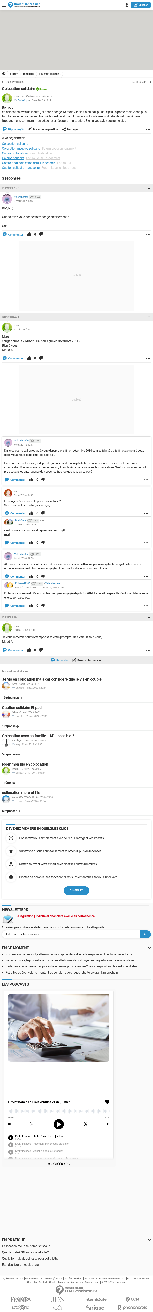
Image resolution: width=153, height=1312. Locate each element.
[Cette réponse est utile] (29, 235)
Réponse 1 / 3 (10, 188)
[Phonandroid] (132, 1307)
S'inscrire (76, 890)
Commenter (15, 234)
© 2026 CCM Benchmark (113, 1282)
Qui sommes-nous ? (13, 1278)
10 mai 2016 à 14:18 (24, 629)
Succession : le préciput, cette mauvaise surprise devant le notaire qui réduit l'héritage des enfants (68, 954)
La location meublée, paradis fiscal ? (26, 1246)
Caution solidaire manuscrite (20, 168)
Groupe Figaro (92, 1282)
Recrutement (90, 1278)
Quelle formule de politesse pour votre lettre (30, 1258)
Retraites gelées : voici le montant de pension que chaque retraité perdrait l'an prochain (61, 972)
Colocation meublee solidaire (21, 148)
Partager (72, 129)
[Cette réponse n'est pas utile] (41, 235)
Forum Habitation (40, 153)
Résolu (43, 89)
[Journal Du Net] (57, 1299)
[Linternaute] (95, 1299)
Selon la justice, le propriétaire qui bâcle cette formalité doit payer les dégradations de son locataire (69, 960)
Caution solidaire (13, 158)
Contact (43, 1282)
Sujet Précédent (15, 81)
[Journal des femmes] (20, 1299)
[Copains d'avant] (20, 1307)
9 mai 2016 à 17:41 (23, 495)
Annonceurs (77, 1282)
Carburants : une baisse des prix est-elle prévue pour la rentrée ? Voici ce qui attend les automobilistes (71, 966)
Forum (14, 73)
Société (68, 1278)
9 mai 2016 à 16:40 (23, 200)
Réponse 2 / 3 (10, 316)
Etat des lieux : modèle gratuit (21, 1265)
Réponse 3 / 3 (10, 617)
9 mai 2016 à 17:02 (23, 329)
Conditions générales (51, 1278)
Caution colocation (14, 153)
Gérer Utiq (32, 1282)
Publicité (78, 1278)
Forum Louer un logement (59, 148)
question (143, 5)
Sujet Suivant (139, 81)
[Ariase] (95, 1307)
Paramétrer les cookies (138, 1278)
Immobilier (28, 73)
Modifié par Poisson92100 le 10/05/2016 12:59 (39, 587)
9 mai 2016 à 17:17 (23, 444)
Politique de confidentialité (112, 1278)
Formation (63, 1282)
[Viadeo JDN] (57, 1307)
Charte (52, 1282)
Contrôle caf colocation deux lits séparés (28, 163)
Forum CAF (64, 163)
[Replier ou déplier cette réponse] (149, 188)
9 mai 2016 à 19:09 (23, 558)
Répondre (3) (16, 129)
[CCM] (132, 1299)
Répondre (62, 660)
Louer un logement (50, 73)
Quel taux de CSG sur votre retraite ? (25, 1252)
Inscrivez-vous (32, 1278)
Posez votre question (45, 129)
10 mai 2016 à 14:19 (40, 100)
